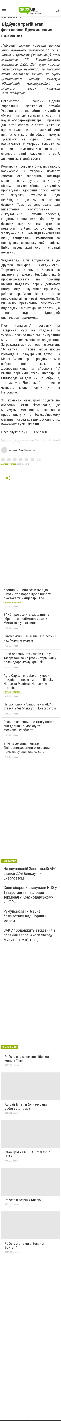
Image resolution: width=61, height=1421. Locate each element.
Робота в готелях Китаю (23, 1200)
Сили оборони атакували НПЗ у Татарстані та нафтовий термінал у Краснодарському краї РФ (30, 658)
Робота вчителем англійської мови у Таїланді (27, 1059)
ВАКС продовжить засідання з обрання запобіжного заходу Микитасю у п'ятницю (26, 618)
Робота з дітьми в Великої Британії (24, 1245)
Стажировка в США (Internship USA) (27, 1154)
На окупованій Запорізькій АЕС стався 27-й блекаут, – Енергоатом (30, 706)
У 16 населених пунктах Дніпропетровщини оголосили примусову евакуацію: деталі (27, 747)
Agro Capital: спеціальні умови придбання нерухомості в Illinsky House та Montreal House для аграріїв (28, 682)
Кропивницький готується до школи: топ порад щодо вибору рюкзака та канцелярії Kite (27, 594)
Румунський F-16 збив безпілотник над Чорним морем (30, 638)
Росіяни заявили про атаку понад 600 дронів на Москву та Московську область (29, 726)
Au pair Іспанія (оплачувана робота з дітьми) (26, 1106)
